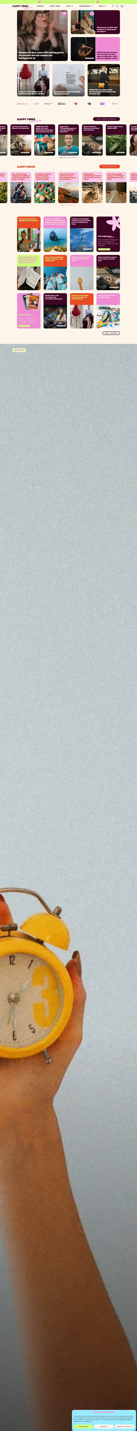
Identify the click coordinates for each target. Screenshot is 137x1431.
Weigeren (104, 1426)
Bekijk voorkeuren (124, 1426)
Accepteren (83, 1426)
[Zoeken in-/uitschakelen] (113, 6)
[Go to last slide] (2, 140)
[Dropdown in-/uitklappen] (72, 6)
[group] (38, 103)
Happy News (55, 6)
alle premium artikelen (106, 119)
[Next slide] (134, 140)
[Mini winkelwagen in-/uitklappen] (121, 6)
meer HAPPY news (109, 166)
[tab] (61, 157)
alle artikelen (111, 333)
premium (40, 6)
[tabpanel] (20, 140)
